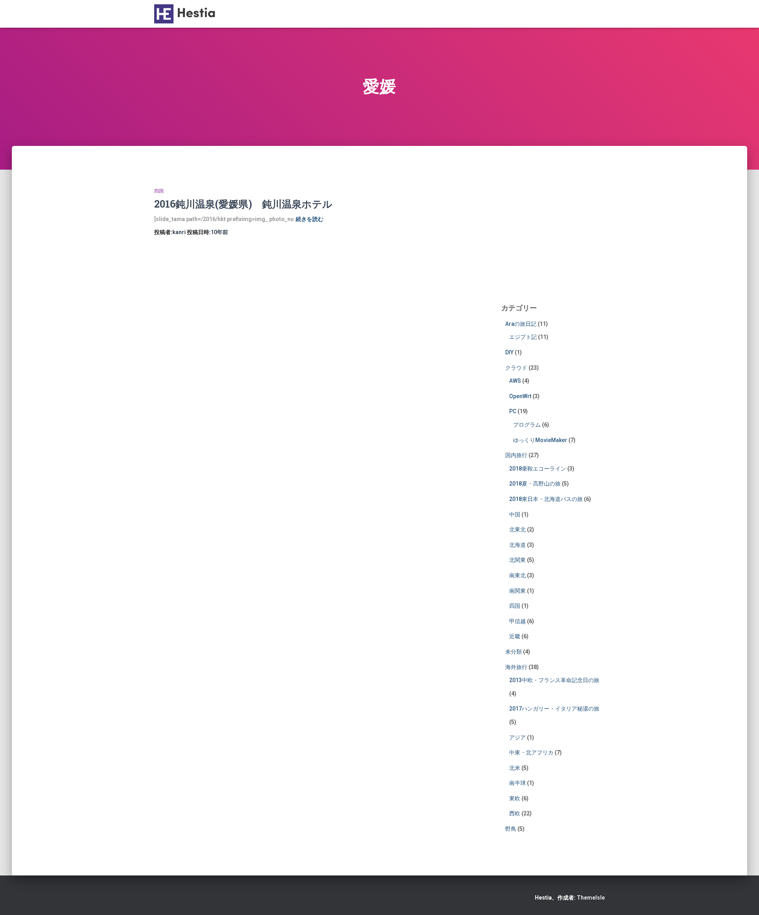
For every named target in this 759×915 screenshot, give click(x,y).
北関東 (517, 560)
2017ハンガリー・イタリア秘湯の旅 (554, 708)
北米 (514, 768)
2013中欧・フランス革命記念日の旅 (554, 680)
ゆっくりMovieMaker (540, 440)
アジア (517, 737)
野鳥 (510, 829)
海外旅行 (516, 667)
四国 (159, 191)
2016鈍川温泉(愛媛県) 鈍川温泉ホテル (243, 203)
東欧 (514, 798)
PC (512, 411)
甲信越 (517, 621)
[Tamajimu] (186, 14)
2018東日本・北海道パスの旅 (546, 499)
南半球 (517, 783)
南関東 (517, 591)
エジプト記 (523, 337)
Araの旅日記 (520, 324)
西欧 (514, 813)
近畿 (514, 636)
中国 (514, 514)
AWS (515, 381)
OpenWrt (520, 396)
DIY (509, 352)
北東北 (517, 529)
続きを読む (309, 219)
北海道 (517, 545)
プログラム (527, 425)
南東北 (517, 575)
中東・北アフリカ (531, 752)
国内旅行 (516, 455)
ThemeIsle (591, 897)
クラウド (516, 368)
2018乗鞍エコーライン (537, 468)
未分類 (513, 651)
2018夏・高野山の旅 (535, 483)
